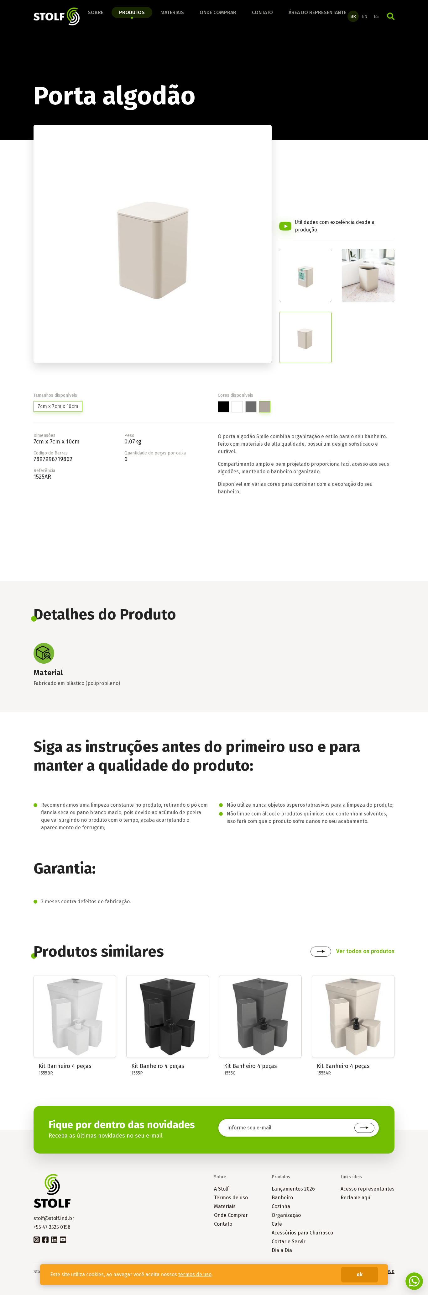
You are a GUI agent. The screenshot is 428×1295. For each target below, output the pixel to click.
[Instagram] (37, 1239)
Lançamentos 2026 (293, 1189)
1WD (390, 1271)
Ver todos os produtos (365, 951)
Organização (286, 1215)
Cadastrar (364, 1128)
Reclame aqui (356, 1198)
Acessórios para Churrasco (302, 1233)
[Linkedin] (54, 1239)
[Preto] (223, 406)
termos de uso (194, 1274)
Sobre (95, 12)
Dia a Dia (282, 1250)
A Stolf (221, 1189)
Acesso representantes (367, 1189)
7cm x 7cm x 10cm (58, 406)
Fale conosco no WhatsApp (414, 1281)
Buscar (390, 16)
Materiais (172, 12)
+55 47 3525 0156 (52, 1227)
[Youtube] (63, 1239)
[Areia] (264, 406)
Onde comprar (218, 12)
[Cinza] (251, 406)
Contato (262, 12)
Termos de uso (231, 1198)
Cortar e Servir (288, 1242)
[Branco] (237, 406)
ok (360, 1274)
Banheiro (282, 1198)
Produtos (132, 12)
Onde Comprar (231, 1215)
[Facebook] (45, 1239)
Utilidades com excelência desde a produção (334, 226)
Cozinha (281, 1206)
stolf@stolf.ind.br (54, 1218)
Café (277, 1224)
